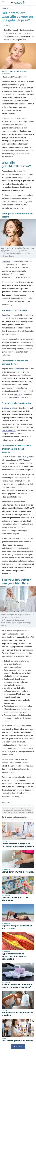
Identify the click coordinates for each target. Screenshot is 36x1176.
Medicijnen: (6, 895)
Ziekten (4, 841)
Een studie (6, 261)
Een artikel (6, 315)
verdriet (17, 394)
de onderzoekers (16, 369)
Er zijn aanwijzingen (10, 408)
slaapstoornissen (9, 430)
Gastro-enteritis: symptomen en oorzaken (17, 1013)
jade (24, 101)
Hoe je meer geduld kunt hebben (17, 1041)
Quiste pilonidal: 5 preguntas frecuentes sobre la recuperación (18, 845)
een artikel (22, 457)
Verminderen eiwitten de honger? (18, 872)
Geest (4, 1038)
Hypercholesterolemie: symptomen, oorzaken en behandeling (14, 956)
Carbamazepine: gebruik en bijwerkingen (15, 898)
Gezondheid (5, 8)
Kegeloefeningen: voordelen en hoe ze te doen (17, 926)
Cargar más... (18, 1047)
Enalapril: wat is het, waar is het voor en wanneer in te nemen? (17, 985)
